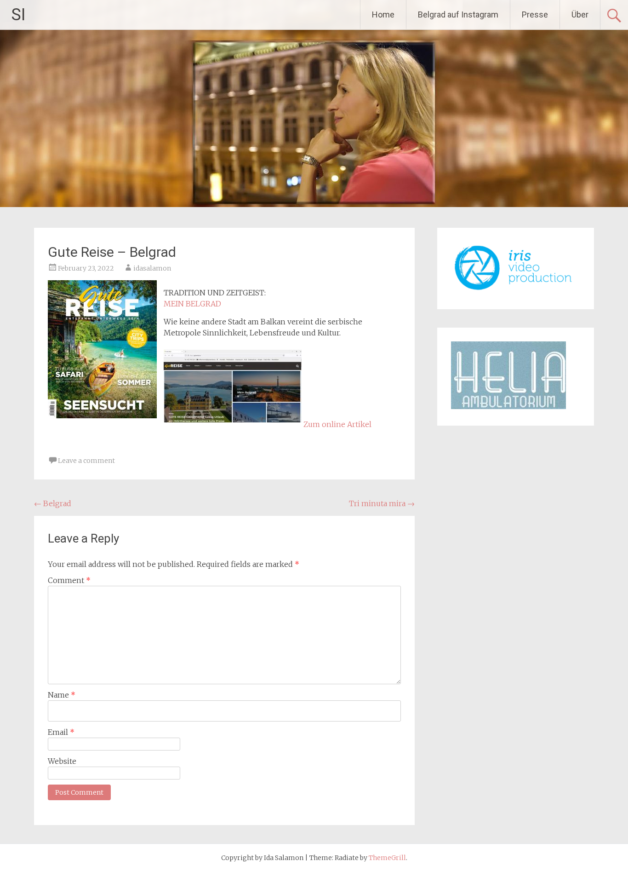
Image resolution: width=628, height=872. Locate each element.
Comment (69, 580)
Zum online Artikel (337, 424)
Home (383, 14)
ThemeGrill (387, 858)
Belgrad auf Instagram (458, 14)
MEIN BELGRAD (192, 303)
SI (18, 14)
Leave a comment (86, 460)
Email (61, 732)
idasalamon (152, 268)
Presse (535, 14)
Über (579, 14)
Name (61, 694)
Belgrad (52, 503)
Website (62, 761)
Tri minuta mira (382, 503)
